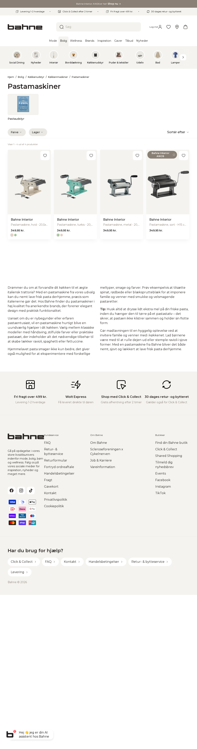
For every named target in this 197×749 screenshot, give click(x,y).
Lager (36, 132)
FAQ (47, 443)
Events (160, 473)
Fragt (48, 480)
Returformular (55, 460)
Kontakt (50, 493)
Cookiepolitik (54, 506)
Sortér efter (176, 132)
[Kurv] (185, 27)
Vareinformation (102, 467)
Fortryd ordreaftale (59, 467)
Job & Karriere (101, 460)
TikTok (160, 493)
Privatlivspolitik (55, 499)
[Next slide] (183, 57)
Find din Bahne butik (171, 443)
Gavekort (51, 486)
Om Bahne (98, 443)
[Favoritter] (168, 27)
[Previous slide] (14, 57)
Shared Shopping (168, 456)
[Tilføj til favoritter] (45, 155)
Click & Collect (166, 449)
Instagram (163, 486)
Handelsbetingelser (59, 473)
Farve (14, 132)
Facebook (162, 480)
